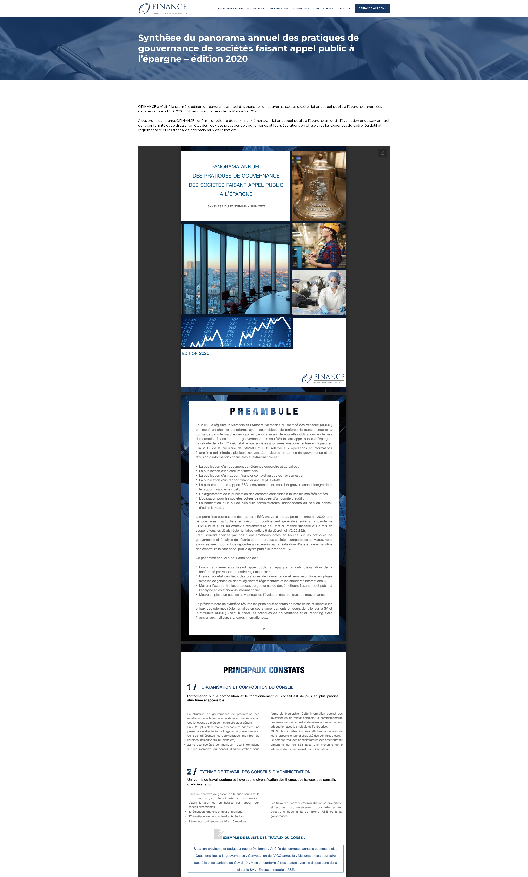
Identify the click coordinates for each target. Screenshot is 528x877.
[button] (257, 8)
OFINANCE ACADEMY (372, 8)
